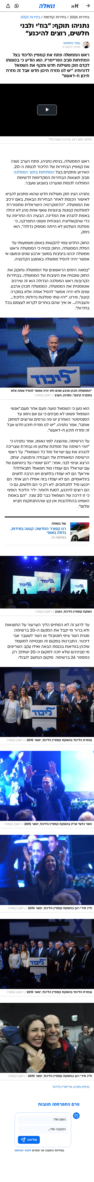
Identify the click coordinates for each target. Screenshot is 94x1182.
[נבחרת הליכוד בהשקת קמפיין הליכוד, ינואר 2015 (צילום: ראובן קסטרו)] (47, 705)
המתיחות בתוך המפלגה (34, 172)
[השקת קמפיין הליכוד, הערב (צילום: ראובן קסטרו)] (47, 586)
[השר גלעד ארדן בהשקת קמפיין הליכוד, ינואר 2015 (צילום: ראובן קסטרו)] (47, 789)
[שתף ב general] (8, 5)
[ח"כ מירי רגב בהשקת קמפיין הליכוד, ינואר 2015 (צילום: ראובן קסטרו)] (47, 873)
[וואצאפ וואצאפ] (16, 6)
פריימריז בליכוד (62, 1087)
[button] (74, 6)
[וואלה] (47, 6)
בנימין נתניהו (81, 1087)
